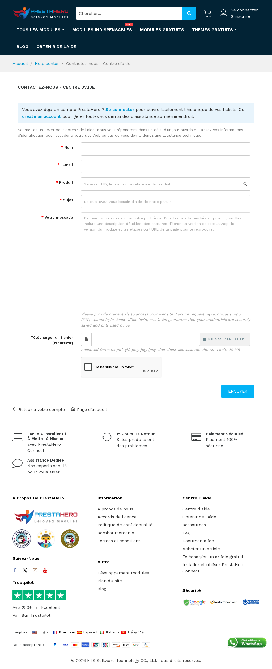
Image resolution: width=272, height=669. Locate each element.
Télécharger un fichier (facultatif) (52, 340)
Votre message (58, 217)
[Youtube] (45, 570)
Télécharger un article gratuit (212, 556)
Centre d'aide (196, 508)
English (44, 632)
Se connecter (119, 109)
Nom (68, 147)
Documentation (198, 540)
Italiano (112, 632)
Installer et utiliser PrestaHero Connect (213, 568)
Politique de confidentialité (124, 524)
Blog (101, 588)
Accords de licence (117, 516)
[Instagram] (35, 570)
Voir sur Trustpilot (31, 615)
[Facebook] (14, 570)
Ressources (194, 524)
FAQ (186, 532)
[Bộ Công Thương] (251, 603)
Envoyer (237, 391)
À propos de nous (115, 508)
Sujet (67, 200)
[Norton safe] (224, 603)
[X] (25, 570)
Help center (47, 63)
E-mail (66, 165)
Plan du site (109, 580)
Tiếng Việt (136, 632)
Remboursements (115, 532)
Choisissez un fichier (226, 339)
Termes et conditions (119, 540)
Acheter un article (201, 548)
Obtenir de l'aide (199, 516)
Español (90, 632)
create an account (41, 116)
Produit (65, 182)
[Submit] (189, 13)
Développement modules (123, 572)
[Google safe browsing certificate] (194, 603)
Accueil (20, 63)
